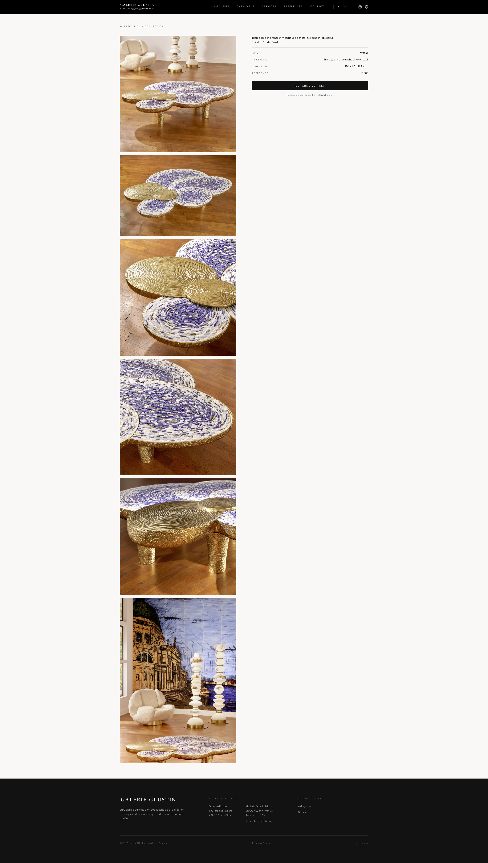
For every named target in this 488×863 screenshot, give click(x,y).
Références (293, 6)
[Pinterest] (366, 7)
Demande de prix (309, 85)
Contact (317, 6)
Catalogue (245, 6)
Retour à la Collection (144, 26)
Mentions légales (261, 843)
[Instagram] (360, 7)
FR (340, 7)
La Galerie (220, 6)
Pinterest (303, 812)
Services (269, 6)
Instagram (304, 806)
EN (346, 7)
